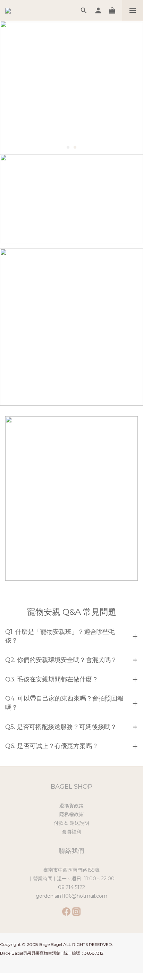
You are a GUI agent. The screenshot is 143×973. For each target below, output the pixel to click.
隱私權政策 (71, 814)
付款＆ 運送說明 (71, 823)
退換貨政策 (71, 806)
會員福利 (71, 832)
